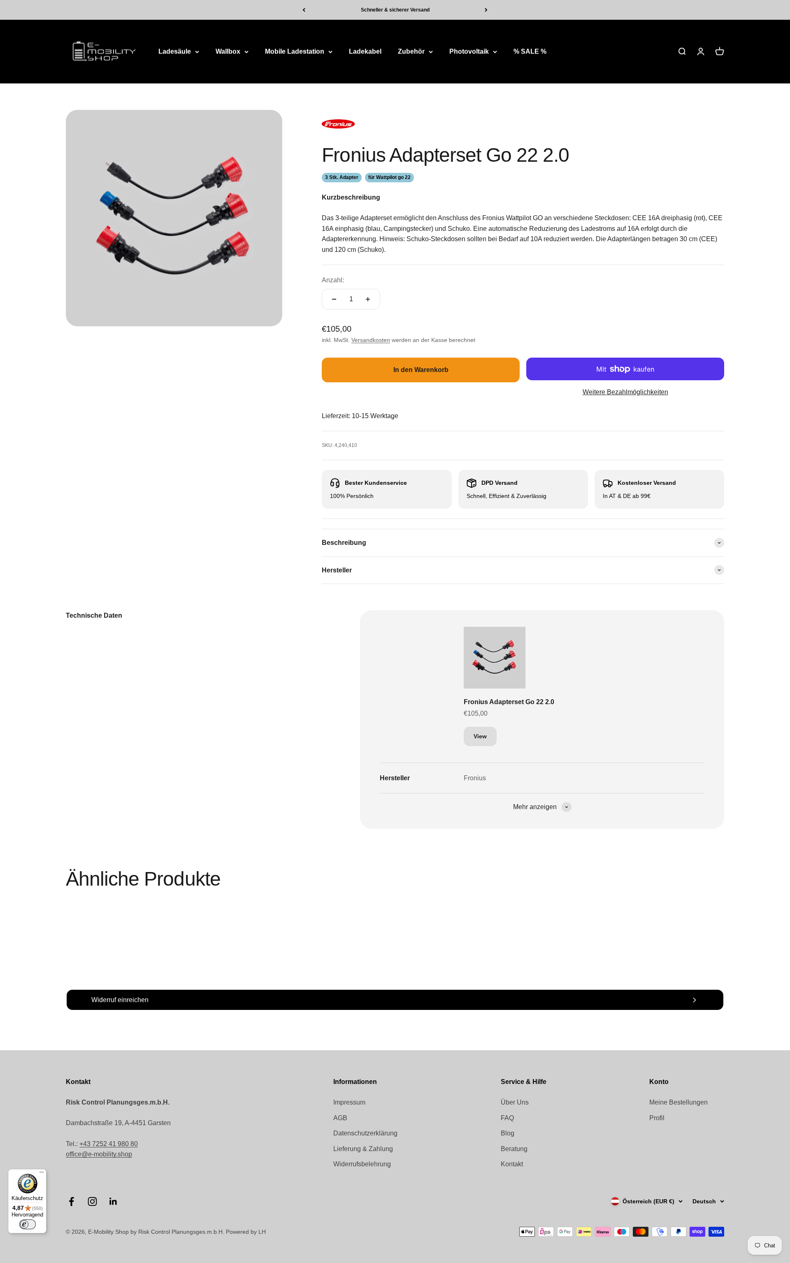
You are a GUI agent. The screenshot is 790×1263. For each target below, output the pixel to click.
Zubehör (411, 51)
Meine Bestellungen (678, 1102)
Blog (507, 1133)
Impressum (349, 1102)
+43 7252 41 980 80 (108, 1143)
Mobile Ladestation (294, 51)
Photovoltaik (469, 51)
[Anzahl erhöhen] (368, 299)
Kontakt (512, 1164)
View (480, 736)
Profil (657, 1117)
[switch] (27, 1224)
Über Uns (515, 1102)
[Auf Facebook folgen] (71, 1201)
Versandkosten (370, 340)
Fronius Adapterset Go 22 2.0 (509, 701)
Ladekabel (365, 51)
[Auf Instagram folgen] (92, 1201)
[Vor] (486, 10)
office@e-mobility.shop (99, 1154)
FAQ (507, 1117)
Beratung (514, 1148)
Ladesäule (174, 51)
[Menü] (41, 1174)
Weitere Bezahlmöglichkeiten (625, 391)
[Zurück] (303, 10)
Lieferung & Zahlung (363, 1148)
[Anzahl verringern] (334, 299)
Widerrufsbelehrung (362, 1164)
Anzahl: (333, 280)
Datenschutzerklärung (365, 1133)
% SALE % (530, 51)
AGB (340, 1117)
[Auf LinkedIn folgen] (113, 1201)
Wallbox (228, 51)
